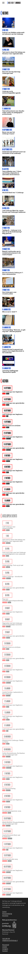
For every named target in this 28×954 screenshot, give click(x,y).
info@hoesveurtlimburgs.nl (10, 940)
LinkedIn (4, 947)
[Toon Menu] (3, 3)
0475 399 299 (6, 938)
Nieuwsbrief (5, 944)
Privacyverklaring (7, 913)
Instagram (5, 949)
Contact (4, 911)
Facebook (5, 951)
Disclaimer (5, 915)
